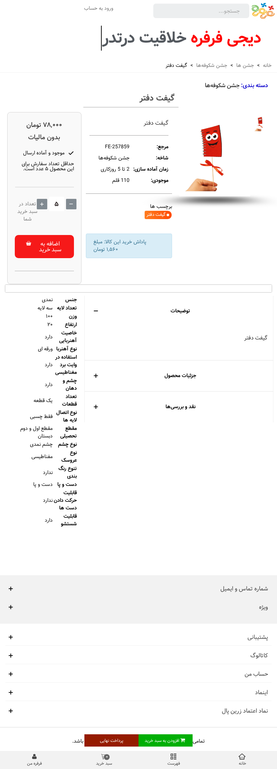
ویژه (263, 607)
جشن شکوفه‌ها (222, 85)
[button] (44, 246)
